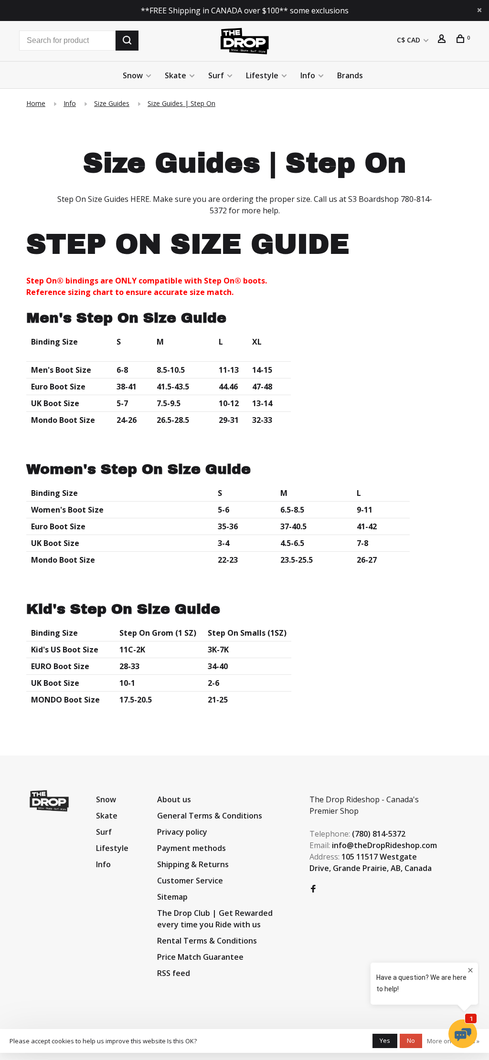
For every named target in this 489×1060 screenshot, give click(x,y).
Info (307, 75)
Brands (350, 75)
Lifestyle (262, 75)
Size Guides (111, 103)
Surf (216, 75)
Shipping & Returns (193, 864)
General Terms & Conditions (209, 815)
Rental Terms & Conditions (207, 940)
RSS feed (173, 973)
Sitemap (172, 897)
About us (174, 799)
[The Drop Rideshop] (49, 801)
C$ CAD (409, 39)
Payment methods (191, 848)
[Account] (442, 39)
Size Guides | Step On (181, 103)
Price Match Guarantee (200, 957)
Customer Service (190, 880)
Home (35, 103)
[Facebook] (313, 889)
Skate (175, 75)
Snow (133, 75)
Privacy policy (182, 832)
